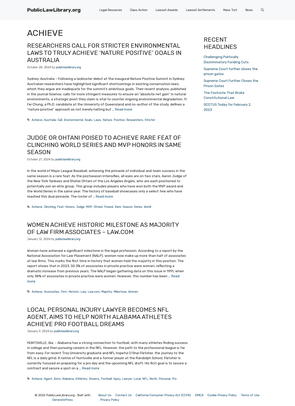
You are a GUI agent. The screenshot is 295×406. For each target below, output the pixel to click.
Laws (97, 120)
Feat (60, 207)
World (147, 207)
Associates (51, 291)
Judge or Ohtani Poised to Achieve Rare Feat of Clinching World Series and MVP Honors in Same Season (104, 145)
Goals (88, 120)
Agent (48, 379)
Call (60, 120)
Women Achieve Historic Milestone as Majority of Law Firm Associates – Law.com (103, 228)
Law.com (94, 291)
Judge (80, 207)
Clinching (50, 207)
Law (83, 291)
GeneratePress (62, 400)
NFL (145, 379)
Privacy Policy (109, 400)
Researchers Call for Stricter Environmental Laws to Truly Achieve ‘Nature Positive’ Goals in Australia (104, 53)
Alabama (68, 379)
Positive (119, 120)
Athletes (81, 379)
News (249, 10)
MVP (89, 207)
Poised (108, 207)
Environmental (73, 120)
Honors (70, 207)
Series (138, 207)
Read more (123, 109)
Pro (174, 379)
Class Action (139, 10)
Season (127, 207)
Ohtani (98, 207)
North (153, 379)
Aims (57, 379)
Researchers (134, 120)
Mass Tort (230, 10)
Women (133, 291)
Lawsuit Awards (167, 10)
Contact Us (123, 395)
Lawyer (127, 379)
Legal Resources (110, 10)
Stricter (150, 120)
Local (137, 379)
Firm (64, 291)
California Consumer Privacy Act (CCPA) (163, 395)
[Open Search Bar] (262, 10)
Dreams (94, 379)
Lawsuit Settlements (200, 10)
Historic (73, 291)
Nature (107, 120)
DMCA (199, 395)
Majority (106, 291)
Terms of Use (250, 395)
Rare (118, 207)
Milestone (120, 291)
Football (106, 379)
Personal (164, 379)
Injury (116, 379)
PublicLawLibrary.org (54, 10)
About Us (104, 395)
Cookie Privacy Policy (222, 395)
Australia (50, 120)
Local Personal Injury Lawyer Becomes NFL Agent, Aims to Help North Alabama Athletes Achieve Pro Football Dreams (99, 317)
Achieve (37, 120)
